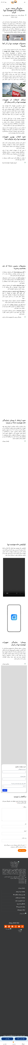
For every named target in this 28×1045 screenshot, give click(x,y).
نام (25, 824)
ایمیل (25, 831)
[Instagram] (22, 926)
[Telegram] (5, 926)
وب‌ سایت (24, 838)
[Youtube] (19, 926)
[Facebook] (12, 926)
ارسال (5, 790)
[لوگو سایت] (14, 2)
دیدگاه (24, 807)
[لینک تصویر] (14, 916)
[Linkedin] (9, 926)
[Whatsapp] (15, 926)
